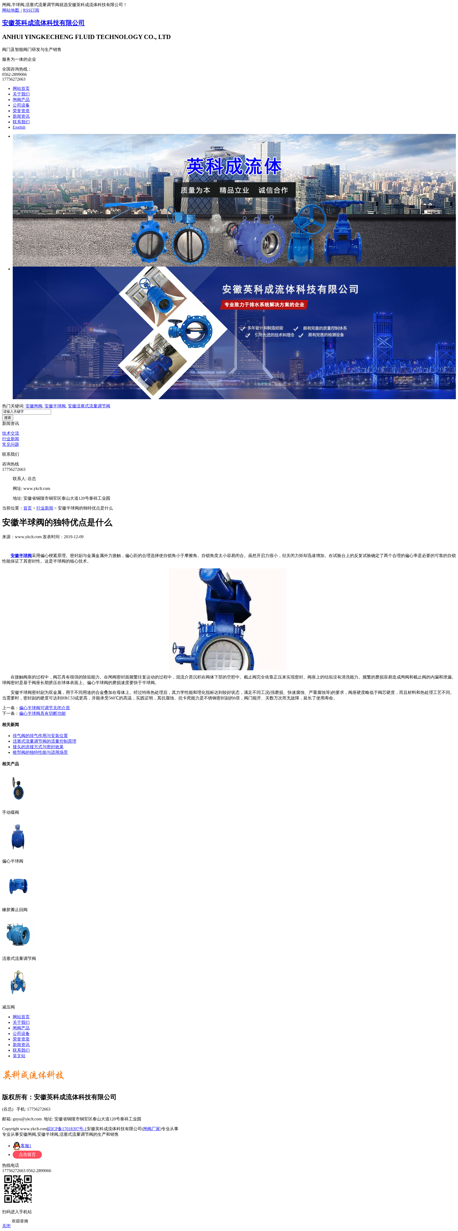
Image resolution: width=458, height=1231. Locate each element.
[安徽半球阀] (234, 333)
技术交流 (10, 433)
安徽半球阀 (55, 406)
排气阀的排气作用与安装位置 (40, 735)
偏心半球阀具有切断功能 (42, 713)
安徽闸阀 (33, 406)
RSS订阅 (31, 10)
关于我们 (21, 94)
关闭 (6, 1226)
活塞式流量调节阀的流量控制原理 (44, 741)
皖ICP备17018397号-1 (67, 1128)
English (19, 127)
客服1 (26, 1145)
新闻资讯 (21, 116)
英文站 (19, 1056)
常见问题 (10, 444)
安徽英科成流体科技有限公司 (43, 22)
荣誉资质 (21, 110)
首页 (27, 508)
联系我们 (21, 122)
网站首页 (21, 88)
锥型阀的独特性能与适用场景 (40, 752)
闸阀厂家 (151, 1128)
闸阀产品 (21, 99)
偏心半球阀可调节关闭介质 (44, 708)
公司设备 (21, 105)
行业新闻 (10, 439)
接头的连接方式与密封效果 (38, 747)
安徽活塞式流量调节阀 (89, 406)
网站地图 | (12, 10)
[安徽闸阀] (234, 200)
